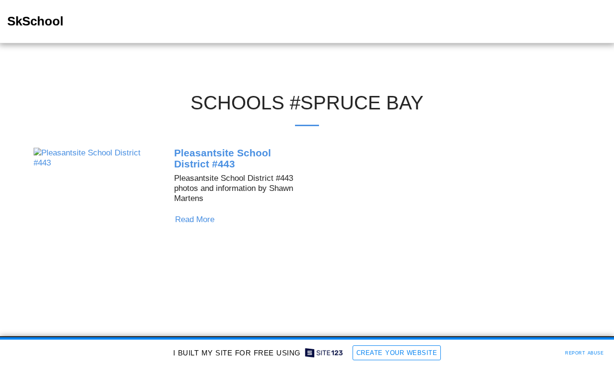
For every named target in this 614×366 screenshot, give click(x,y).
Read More (196, 219)
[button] (584, 21)
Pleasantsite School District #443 (222, 158)
